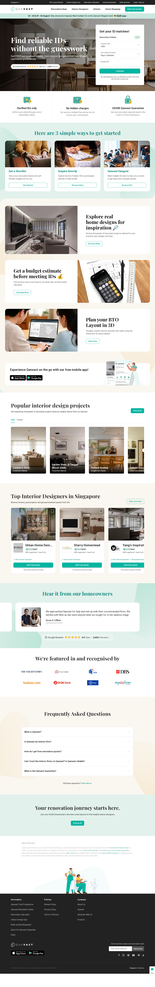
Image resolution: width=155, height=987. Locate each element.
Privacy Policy (50, 909)
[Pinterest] (128, 955)
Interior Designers (80, 9)
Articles (96, 9)
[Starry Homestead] (82, 548)
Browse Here (77, 185)
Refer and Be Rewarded (21, 925)
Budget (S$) (105, 62)
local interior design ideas (118, 848)
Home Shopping (112, 9)
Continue (120, 71)
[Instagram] (123, 955)
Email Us (81, 920)
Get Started (28, 185)
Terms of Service (51, 914)
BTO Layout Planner (56, 2)
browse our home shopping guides (115, 850)
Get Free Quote (33, 565)
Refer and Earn (125, 2)
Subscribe (138, 949)
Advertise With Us (85, 914)
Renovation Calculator (91, 2)
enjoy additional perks (110, 853)
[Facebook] (119, 955)
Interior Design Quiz (73, 2)
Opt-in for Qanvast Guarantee (23, 930)
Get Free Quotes (134, 9)
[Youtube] (133, 955)
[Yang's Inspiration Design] (130, 548)
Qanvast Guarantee (109, 2)
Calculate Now (22, 292)
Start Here (92, 341)
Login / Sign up (138, 2)
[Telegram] (138, 955)
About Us (81, 904)
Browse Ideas (94, 244)
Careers (81, 909)
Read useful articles (90, 850)
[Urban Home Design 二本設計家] (33, 548)
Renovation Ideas (59, 9)
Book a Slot (127, 185)
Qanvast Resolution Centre (22, 909)
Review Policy (50, 904)
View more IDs (135, 501)
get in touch (71, 853)
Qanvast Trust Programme (22, 904)
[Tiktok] (143, 955)
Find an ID (137, 411)
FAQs (13, 935)
